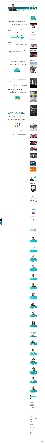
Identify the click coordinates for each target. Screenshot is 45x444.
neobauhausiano (20, 45)
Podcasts (30, 426)
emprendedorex (19, 44)
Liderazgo (30, 422)
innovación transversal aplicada (11, 45)
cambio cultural (22, 79)
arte (18, 79)
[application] (33, 136)
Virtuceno (24, 80)
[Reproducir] (30, 137)
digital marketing (31, 404)
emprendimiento (22, 44)
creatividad (10, 44)
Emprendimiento (15, 43)
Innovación (26, 44)
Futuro (18, 43)
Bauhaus (24, 43)
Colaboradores (31, 412)
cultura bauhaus (13, 44)
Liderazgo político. (31, 424)
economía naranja (16, 44)
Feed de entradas (31, 437)
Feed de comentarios (31, 438)
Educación (30, 415)
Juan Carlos (11, 81)
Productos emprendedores (32, 427)
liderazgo (18, 45)
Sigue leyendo (9, 42)
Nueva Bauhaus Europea (24, 45)
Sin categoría (31, 432)
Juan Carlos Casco (15, 45)
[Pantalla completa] (36, 137)
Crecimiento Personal (31, 413)
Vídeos (30, 433)
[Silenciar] (35, 137)
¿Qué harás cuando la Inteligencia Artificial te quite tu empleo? (33, 403)
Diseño (13, 43)
